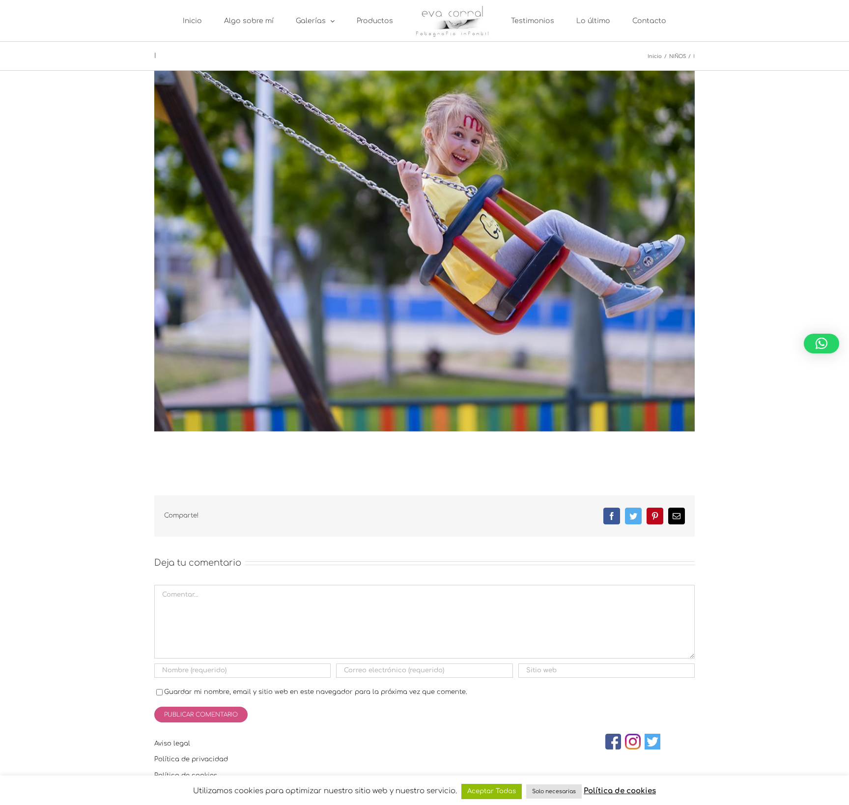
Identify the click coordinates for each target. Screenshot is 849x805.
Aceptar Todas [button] (491, 791)
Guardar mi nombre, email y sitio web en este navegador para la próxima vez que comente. (315, 692)
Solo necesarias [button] (554, 791)
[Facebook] (613, 741)
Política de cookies (620, 791)
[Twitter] (652, 741)
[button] (821, 343)
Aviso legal (172, 743)
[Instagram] (633, 741)
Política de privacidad (191, 759)
